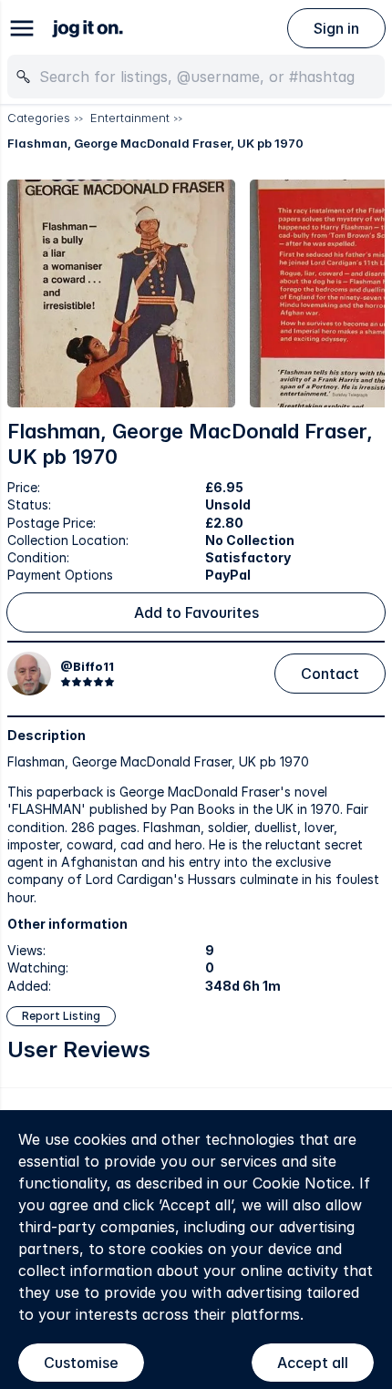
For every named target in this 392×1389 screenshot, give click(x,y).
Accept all (312, 1362)
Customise (81, 1362)
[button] (121, 293)
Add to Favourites (196, 612)
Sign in (336, 28)
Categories (38, 117)
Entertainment (130, 117)
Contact (330, 673)
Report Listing (61, 1016)
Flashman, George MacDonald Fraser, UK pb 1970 (155, 143)
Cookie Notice (302, 1183)
